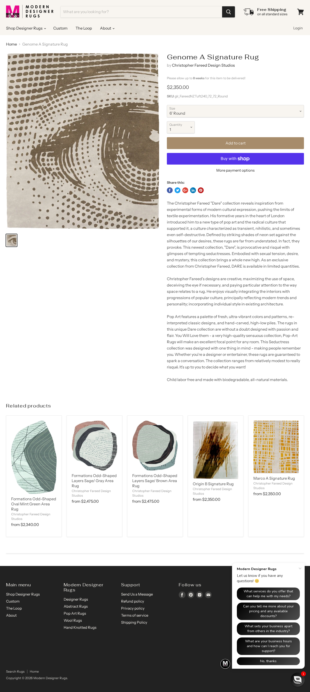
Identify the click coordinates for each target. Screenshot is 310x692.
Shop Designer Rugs (24, 28)
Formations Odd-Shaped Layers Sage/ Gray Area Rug (94, 480)
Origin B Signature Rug (213, 483)
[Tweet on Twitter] (177, 190)
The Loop (84, 28)
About (106, 28)
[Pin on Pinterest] (201, 190)
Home (11, 44)
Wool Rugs (73, 620)
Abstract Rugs (76, 606)
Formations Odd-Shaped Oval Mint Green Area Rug (33, 503)
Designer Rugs (76, 599)
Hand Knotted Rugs (80, 627)
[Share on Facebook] (170, 190)
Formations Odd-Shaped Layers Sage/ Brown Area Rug (154, 480)
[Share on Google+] (185, 190)
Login (298, 28)
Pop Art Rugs (75, 613)
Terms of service (134, 615)
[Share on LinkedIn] (193, 190)
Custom (60, 28)
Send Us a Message (137, 594)
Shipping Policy (134, 622)
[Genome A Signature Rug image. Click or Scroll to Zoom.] (82, 141)
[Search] (228, 11)
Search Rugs (15, 671)
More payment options (235, 170)
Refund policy (132, 601)
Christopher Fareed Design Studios (203, 65)
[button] (298, 680)
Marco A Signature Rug (274, 478)
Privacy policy (133, 608)
